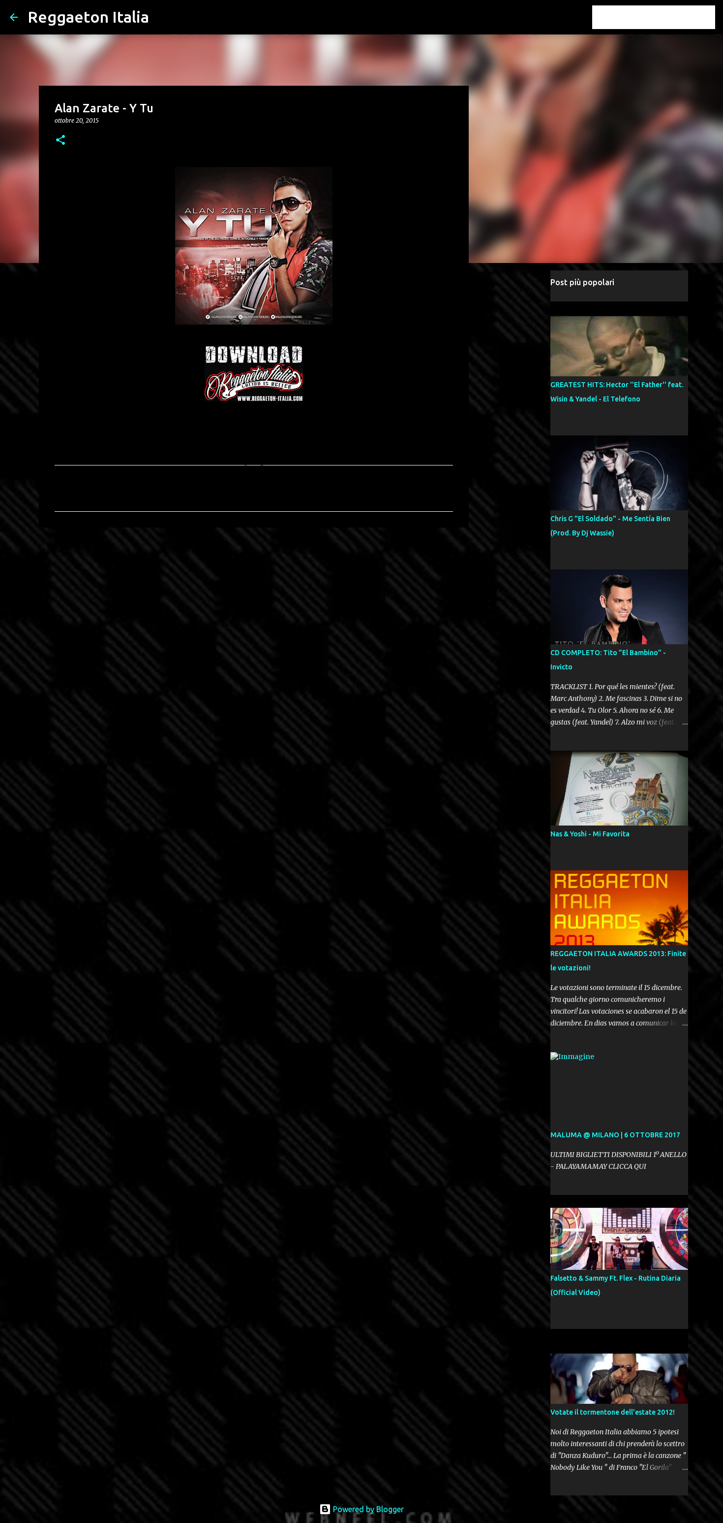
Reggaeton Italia (88, 17)
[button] (60, 140)
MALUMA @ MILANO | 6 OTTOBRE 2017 (615, 1135)
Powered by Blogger (367, 1509)
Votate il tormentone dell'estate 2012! (612, 1412)
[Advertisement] (254, 611)
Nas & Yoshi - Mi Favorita (590, 834)
